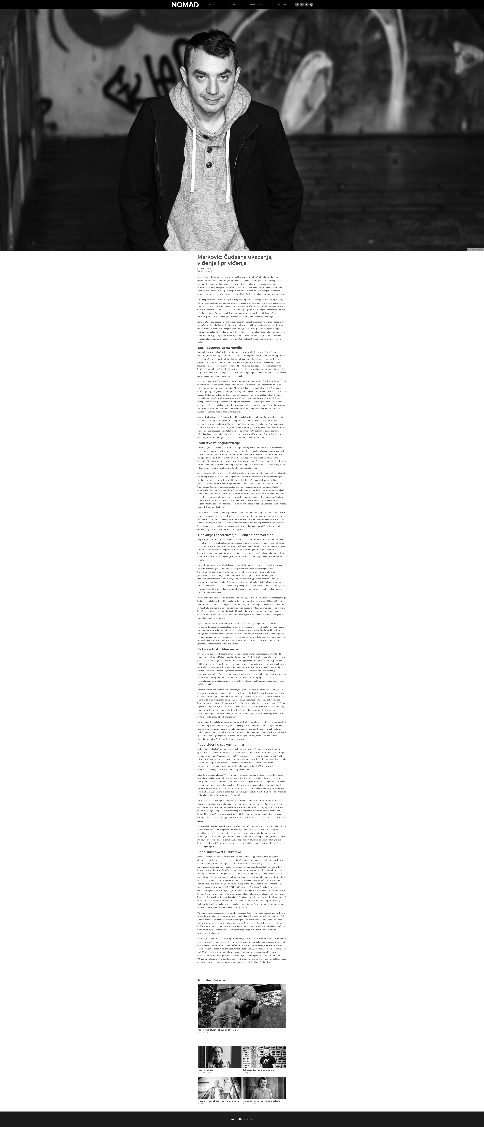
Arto (232, 4)
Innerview (282, 4)
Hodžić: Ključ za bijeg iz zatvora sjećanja (218, 1101)
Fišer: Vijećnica (205, 1070)
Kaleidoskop (256, 4)
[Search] (297, 5)
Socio (212, 4)
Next (283, 1009)
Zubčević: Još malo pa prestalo (258, 1070)
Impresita (248, 1119)
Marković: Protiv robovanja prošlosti (261, 1101)
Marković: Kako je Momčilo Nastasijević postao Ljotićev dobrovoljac (233, 1030)
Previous (200, 1009)
